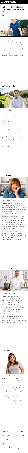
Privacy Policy (22, 435)
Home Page (6, 431)
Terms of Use (6, 435)
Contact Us (5, 439)
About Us (23, 431)
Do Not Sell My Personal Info (9, 443)
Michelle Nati (7, 14)
